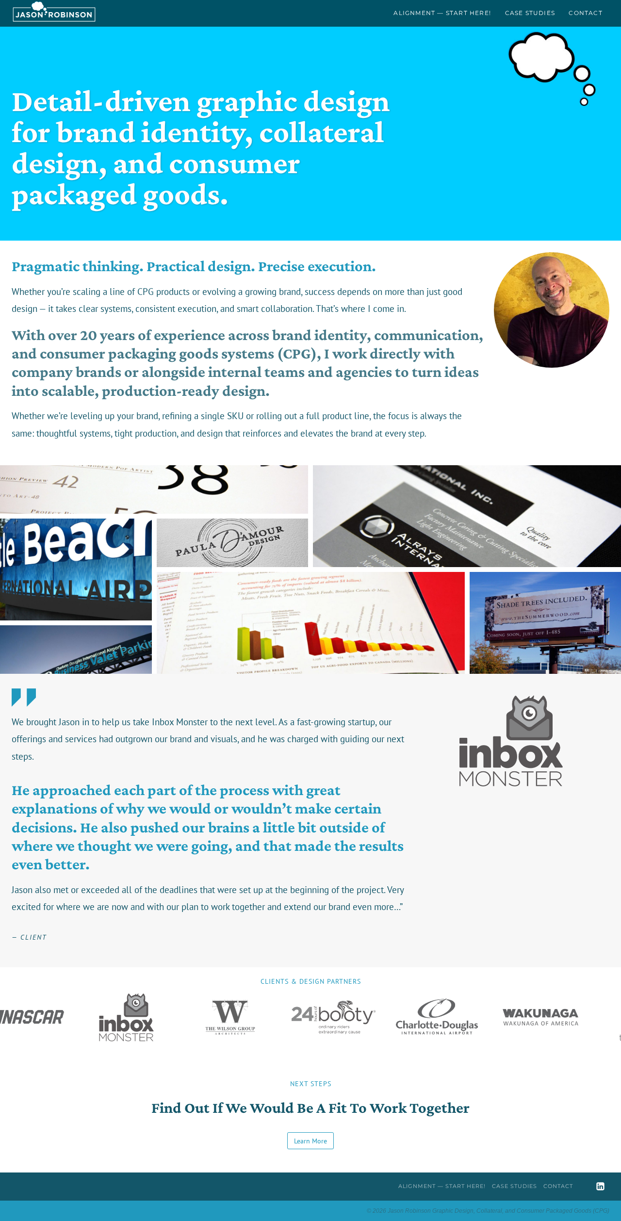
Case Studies (530, 12)
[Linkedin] (600, 1186)
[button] (154, 489)
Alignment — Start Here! (442, 12)
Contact (585, 12)
